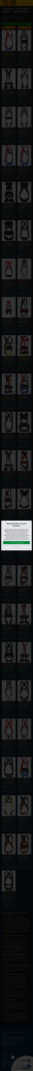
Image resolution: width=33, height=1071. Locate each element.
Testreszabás (16, 547)
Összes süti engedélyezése (16, 542)
